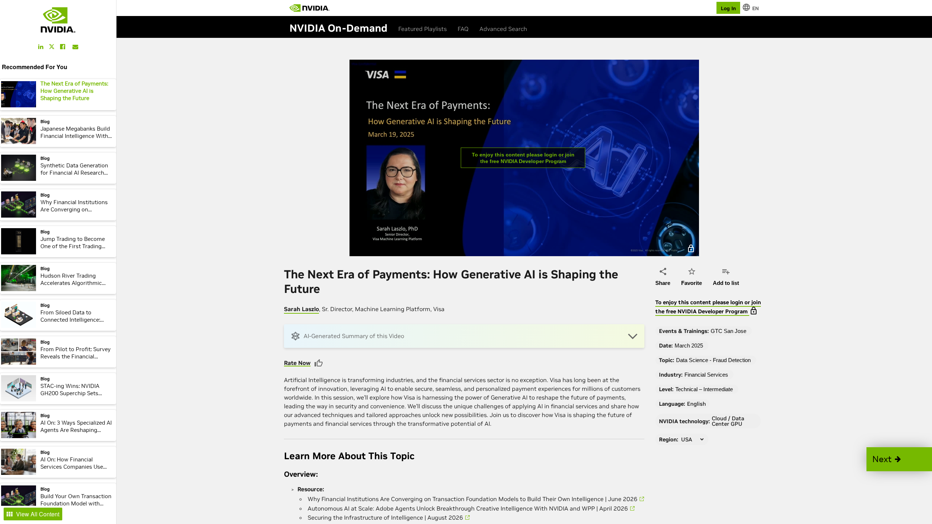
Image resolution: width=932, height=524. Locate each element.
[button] (899, 459)
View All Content (37, 514)
